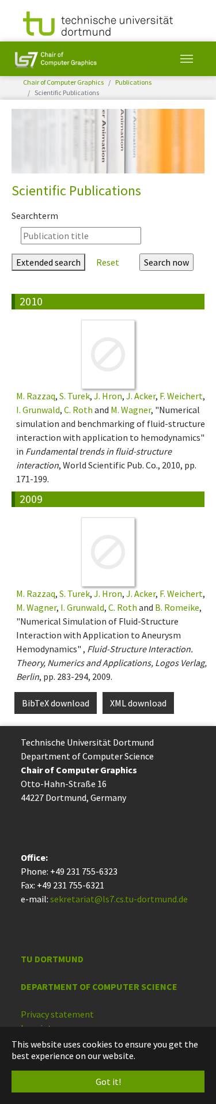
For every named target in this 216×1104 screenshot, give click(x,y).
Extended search (48, 262)
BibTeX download (55, 703)
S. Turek (74, 396)
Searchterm (35, 215)
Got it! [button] (108, 1081)
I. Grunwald (38, 409)
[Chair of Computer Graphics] (56, 58)
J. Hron (108, 396)
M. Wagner (131, 409)
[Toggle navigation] (186, 59)
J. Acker (141, 396)
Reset (107, 262)
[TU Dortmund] (98, 22)
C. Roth (78, 409)
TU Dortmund (52, 959)
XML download (138, 703)
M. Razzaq (35, 396)
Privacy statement (57, 1014)
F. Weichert (181, 396)
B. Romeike (177, 607)
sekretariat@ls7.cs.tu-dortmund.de (119, 899)
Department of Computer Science (99, 986)
